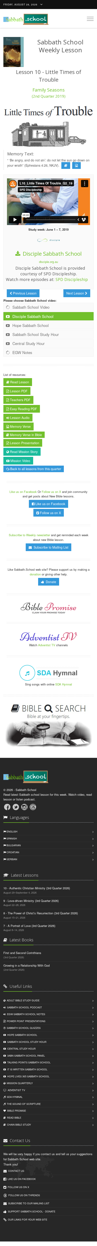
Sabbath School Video (30, 307)
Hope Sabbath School (30, 325)
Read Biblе (13, 1117)
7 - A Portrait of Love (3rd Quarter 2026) (29, 926)
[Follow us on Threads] (33, 807)
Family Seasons (48, 93)
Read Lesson (19, 382)
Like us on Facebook (23, 492)
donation (35, 574)
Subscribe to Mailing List (50, 547)
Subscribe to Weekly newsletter (29, 535)
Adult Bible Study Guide (22, 1000)
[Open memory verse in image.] (76, 165)
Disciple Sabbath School (51, 253)
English (11, 831)
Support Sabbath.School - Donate (31, 1211)
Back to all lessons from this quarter (35, 469)
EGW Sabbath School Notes (25, 1014)
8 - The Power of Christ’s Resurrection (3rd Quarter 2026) (40, 913)
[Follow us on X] (16, 807)
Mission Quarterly (19, 1083)
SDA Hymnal (63, 684)
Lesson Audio (19, 417)
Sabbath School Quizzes (23, 1028)
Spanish (11, 838)
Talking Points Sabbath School (28, 1062)
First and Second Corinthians (22, 953)
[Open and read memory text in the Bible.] (65, 165)
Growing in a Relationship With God (26, 965)
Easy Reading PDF (23, 409)
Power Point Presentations (25, 1021)
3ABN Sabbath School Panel (25, 1055)
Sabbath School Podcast (24, 1007)
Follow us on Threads (23, 1195)
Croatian (12, 852)
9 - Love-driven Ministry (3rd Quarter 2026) (31, 901)
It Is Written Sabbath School (26, 1069)
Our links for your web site (27, 1219)
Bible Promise (16, 1110)
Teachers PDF (19, 400)
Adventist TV (46, 645)
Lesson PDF (18, 391)
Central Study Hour (28, 343)
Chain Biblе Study (18, 1124)
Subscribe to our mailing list (28, 1203)
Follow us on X (52, 492)
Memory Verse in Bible (25, 434)
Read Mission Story (23, 451)
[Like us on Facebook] (7, 807)
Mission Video (19, 460)
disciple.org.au (48, 262)
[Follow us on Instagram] (24, 807)
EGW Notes (21, 352)
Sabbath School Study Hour (35, 334)
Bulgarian (13, 845)
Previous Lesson (24, 293)
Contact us (15, 1170)
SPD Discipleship (71, 279)
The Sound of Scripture (23, 1104)
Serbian (11, 859)
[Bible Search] (48, 726)
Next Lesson (75, 293)
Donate (50, 581)
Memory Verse (20, 426)
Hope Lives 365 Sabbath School (27, 1076)
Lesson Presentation (24, 443)
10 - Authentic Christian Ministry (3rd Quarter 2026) (36, 888)
